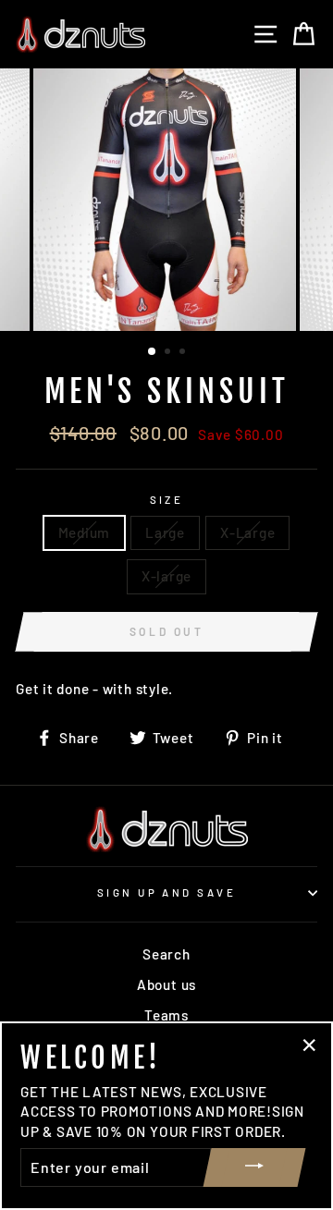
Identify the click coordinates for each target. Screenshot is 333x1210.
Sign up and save (166, 892)
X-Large (247, 532)
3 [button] (184, 353)
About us (166, 984)
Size (167, 500)
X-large (166, 576)
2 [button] (169, 353)
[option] (166, 199)
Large (165, 532)
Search (166, 954)
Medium (84, 532)
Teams (166, 1015)
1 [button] (152, 352)
